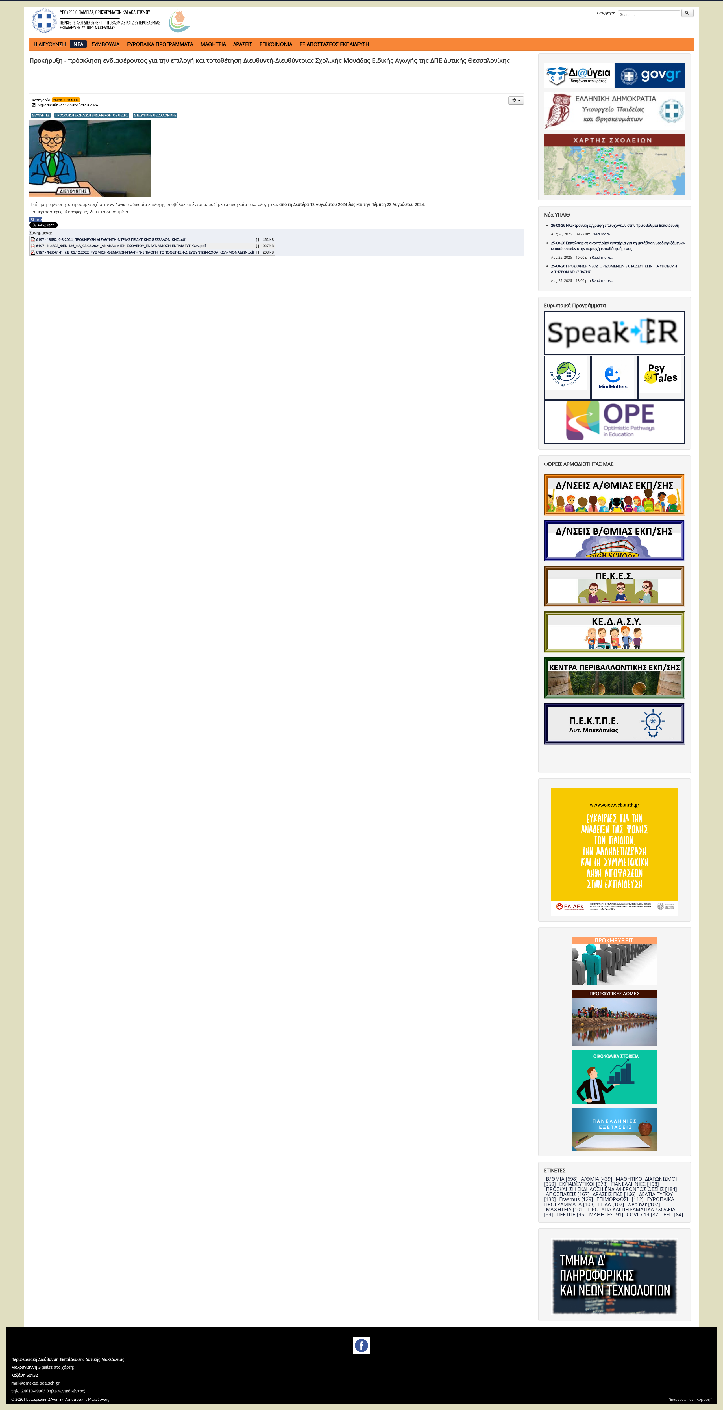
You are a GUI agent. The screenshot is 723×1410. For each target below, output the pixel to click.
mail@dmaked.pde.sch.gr (35, 1383)
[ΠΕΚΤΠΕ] (614, 723)
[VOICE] (614, 851)
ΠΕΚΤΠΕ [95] (571, 1214)
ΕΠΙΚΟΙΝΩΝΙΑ (276, 44)
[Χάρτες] (614, 164)
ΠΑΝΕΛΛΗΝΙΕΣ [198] (635, 1183)
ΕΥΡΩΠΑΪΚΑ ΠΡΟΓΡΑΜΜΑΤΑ (160, 44)
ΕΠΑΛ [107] (612, 1204)
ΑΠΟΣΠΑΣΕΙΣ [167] (568, 1194)
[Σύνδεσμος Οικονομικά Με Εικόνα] (614, 1077)
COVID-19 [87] (644, 1214)
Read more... (601, 234)
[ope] (614, 422)
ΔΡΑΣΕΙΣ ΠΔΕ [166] (615, 1194)
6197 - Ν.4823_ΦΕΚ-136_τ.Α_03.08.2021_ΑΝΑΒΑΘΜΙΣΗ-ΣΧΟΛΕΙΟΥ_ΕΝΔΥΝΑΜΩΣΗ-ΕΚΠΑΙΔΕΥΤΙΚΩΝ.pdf (121, 245)
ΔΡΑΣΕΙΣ (242, 44)
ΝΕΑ (78, 44)
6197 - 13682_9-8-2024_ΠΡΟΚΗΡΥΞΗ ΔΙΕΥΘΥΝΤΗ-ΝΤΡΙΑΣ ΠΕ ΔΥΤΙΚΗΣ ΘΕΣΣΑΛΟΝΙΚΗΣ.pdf (110, 239)
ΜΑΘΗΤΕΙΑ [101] (566, 1209)
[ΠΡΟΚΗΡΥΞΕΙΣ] (614, 960)
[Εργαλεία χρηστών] (516, 100)
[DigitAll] (614, 378)
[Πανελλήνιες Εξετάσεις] (614, 1129)
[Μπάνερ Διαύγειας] (579, 74)
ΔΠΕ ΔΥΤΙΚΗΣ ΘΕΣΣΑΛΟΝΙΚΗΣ (155, 115)
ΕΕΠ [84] (673, 1214)
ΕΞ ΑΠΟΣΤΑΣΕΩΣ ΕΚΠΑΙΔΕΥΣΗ (334, 44)
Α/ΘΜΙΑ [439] (597, 1178)
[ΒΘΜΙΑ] (614, 540)
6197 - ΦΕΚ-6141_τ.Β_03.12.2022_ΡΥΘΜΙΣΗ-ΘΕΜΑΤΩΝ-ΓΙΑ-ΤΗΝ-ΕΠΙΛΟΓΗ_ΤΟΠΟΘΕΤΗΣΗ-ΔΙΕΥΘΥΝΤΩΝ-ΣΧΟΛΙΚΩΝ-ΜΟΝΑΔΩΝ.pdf (145, 252)
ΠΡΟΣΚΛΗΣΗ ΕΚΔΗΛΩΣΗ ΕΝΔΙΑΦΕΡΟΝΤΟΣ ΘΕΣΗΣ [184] (611, 1189)
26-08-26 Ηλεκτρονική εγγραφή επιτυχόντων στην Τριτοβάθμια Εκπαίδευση (615, 225)
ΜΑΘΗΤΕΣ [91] (607, 1214)
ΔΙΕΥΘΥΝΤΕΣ (40, 115)
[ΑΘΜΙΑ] (614, 494)
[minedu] (614, 110)
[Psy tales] (661, 378)
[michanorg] (614, 1276)
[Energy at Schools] (567, 378)
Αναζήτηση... (607, 13)
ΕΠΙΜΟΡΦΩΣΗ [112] (620, 1199)
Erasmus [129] (576, 1199)
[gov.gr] (650, 74)
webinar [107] (644, 1204)
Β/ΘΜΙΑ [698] (562, 1178)
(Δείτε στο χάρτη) (58, 1367)
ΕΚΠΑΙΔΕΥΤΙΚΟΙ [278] (584, 1183)
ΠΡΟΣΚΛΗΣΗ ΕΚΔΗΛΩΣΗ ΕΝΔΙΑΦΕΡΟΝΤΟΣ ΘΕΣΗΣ (91, 115)
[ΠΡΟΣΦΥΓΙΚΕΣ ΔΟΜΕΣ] (614, 1017)
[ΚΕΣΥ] (614, 631)
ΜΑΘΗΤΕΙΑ (213, 44)
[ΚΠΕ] (614, 677)
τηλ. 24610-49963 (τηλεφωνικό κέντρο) (48, 1391)
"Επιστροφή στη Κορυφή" (690, 1399)
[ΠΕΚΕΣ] (614, 586)
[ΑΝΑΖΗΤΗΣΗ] (687, 13)
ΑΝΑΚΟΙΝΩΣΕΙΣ (66, 99)
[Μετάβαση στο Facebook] (361, 1345)
